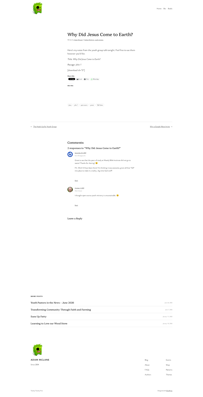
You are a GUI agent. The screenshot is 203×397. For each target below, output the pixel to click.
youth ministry (99, 40)
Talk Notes (100, 105)
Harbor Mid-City (89, 40)
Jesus (70, 105)
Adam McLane (78, 40)
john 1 (76, 105)
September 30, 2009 (80, 153)
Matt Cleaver (78, 191)
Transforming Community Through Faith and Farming (61, 309)
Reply (76, 180)
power (92, 105)
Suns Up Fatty (39, 316)
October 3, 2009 (79, 188)
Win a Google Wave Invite (160, 126)
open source (84, 105)
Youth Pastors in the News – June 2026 (52, 302)
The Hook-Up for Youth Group (45, 126)
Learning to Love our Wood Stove (49, 323)
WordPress (169, 391)
